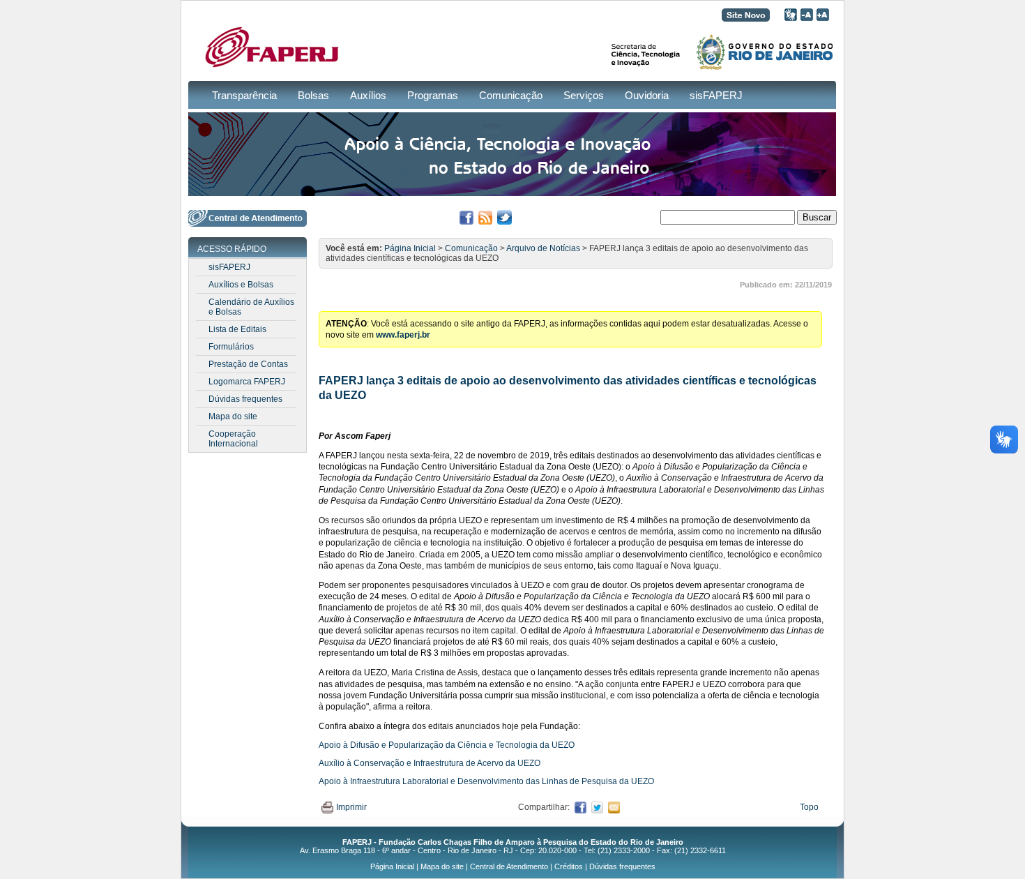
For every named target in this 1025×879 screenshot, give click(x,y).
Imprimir (351, 807)
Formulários (231, 347)
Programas (432, 95)
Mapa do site (232, 416)
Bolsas (313, 95)
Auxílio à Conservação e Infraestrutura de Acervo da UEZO (429, 763)
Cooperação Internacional (233, 439)
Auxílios (368, 95)
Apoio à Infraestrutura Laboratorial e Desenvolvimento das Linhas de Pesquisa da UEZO (486, 781)
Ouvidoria (647, 95)
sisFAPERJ (716, 95)
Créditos (568, 866)
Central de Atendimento (509, 866)
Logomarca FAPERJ (246, 381)
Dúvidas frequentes (245, 399)
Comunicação (510, 95)
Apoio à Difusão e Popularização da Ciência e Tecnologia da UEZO (447, 745)
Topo (809, 807)
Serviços (583, 95)
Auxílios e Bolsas (240, 285)
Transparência (244, 95)
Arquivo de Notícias (543, 248)
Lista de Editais (237, 329)
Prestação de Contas (248, 364)
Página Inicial (410, 248)
